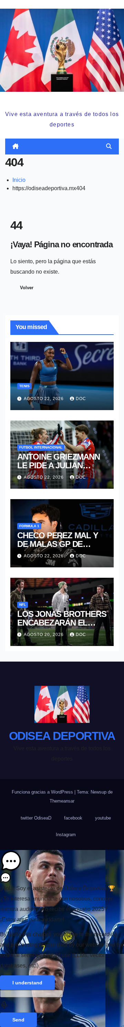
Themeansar (62, 801)
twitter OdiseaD (36, 818)
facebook (73, 818)
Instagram (66, 834)
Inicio (18, 180)
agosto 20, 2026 (44, 634)
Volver (26, 287)
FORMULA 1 (29, 526)
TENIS (24, 386)
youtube (103, 818)
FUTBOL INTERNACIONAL (40, 447)
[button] (109, 146)
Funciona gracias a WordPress (43, 792)
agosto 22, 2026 (44, 398)
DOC (81, 398)
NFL (22, 605)
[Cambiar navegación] (63, 146)
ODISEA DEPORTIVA (62, 100)
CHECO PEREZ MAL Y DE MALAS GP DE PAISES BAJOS (57, 544)
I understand (27, 982)
